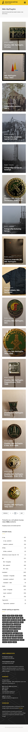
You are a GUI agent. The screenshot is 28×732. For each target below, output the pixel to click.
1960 (8, 615)
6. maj (3, 537)
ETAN (11, 622)
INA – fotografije (7, 561)
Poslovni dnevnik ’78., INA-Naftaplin (13, 261)
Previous (5, 513)
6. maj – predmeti (7, 541)
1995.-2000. (13, 620)
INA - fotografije (10, 103)
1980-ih (4, 617)
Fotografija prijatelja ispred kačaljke (13, 138)
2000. (19, 620)
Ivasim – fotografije (7, 589)
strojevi (4, 642)
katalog (12, 635)
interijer (12, 626)
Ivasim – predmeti (7, 593)
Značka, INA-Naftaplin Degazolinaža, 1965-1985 (13, 382)
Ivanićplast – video (7, 582)
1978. (20, 615)
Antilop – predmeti (7, 551)
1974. (16, 615)
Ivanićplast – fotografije (8, 575)
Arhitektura (5, 622)
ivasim (16, 631)
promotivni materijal (14, 639)
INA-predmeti (6, 626)
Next (22, 513)
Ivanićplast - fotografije (15, 628)
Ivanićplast (4, 572)
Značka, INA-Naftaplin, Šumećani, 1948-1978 (14, 199)
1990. (4, 620)
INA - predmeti (9, 42)
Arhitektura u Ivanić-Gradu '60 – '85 (10, 555)
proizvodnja (5, 639)
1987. (21, 617)
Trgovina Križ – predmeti (8, 603)
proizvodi (20, 637)
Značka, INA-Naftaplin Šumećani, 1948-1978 (13, 475)
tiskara (9, 642)
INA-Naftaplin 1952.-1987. (10, 77)
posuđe (9, 637)
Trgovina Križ (5, 600)
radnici (22, 639)
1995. (8, 620)
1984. (13, 617)
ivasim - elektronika (7, 633)
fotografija (16, 622)
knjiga (4, 637)
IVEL (4, 596)
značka (14, 642)
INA (5, 42)
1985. (17, 617)
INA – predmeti (6, 565)
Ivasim (3, 586)
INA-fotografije (9, 624)
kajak (7, 635)
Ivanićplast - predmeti (8, 631)
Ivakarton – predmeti (8, 544)
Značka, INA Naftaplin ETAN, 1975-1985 (13, 444)
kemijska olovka (18, 635)
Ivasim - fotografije (17, 633)
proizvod (14, 637)
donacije (21, 708)
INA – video (5, 568)
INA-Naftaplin (17, 624)
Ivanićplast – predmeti (8, 579)
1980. (9, 617)
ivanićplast (5, 628)
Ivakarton (18, 626)
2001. (23, 620)
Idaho (21, 622)
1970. (12, 615)
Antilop (3, 548)
